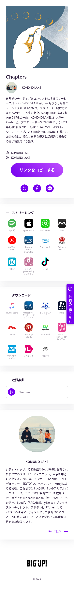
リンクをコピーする (37, 170)
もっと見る (54, 531)
